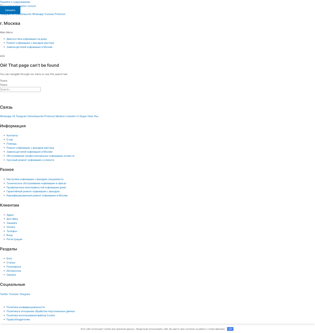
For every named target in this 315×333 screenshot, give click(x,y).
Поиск (3, 80)
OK (230, 329)
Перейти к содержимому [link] (15, 1)
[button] (157, 32)
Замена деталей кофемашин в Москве (29, 47)
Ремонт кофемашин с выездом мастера (30, 42)
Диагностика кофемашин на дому (27, 38)
